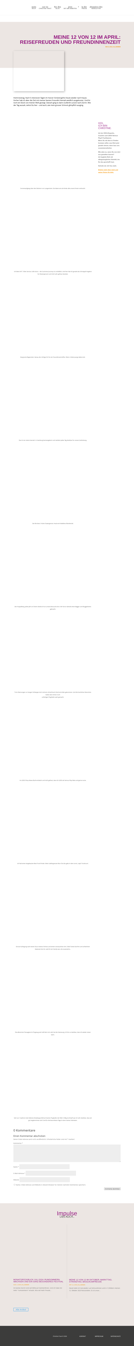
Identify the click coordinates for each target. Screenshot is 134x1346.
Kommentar (18, 1143)
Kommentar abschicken (112, 1189)
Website (16, 1180)
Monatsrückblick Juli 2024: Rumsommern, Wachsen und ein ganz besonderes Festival (38, 1281)
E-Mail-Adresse (19, 1173)
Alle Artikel (21, 1309)
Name (16, 1167)
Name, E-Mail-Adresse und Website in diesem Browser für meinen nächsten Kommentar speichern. (51, 1185)
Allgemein (117, 47)
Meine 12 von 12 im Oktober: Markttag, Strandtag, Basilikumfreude (90, 1281)
